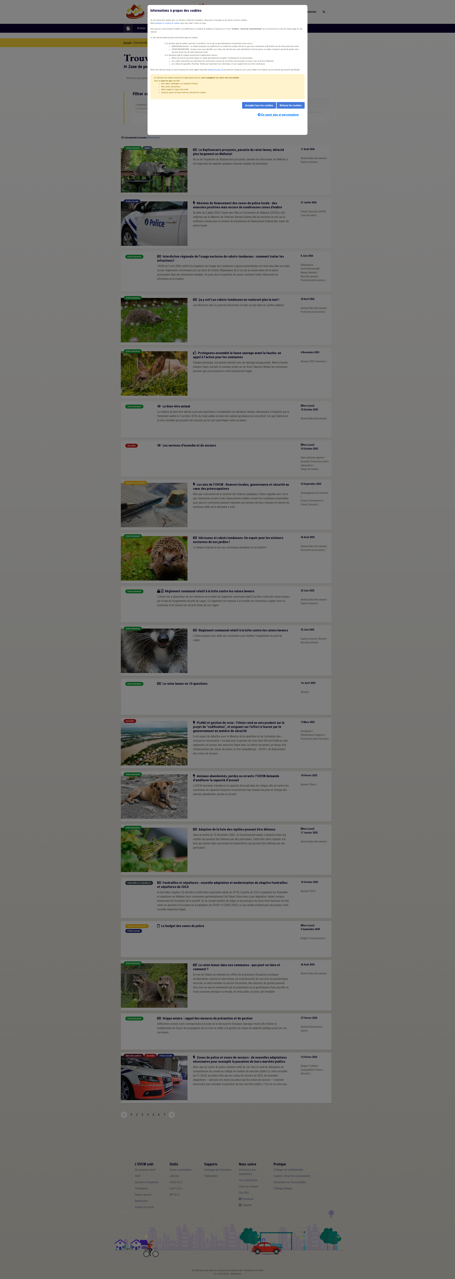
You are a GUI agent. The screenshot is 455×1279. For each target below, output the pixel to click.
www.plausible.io (215, 70)
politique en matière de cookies (167, 23)
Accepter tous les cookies (259, 105)
